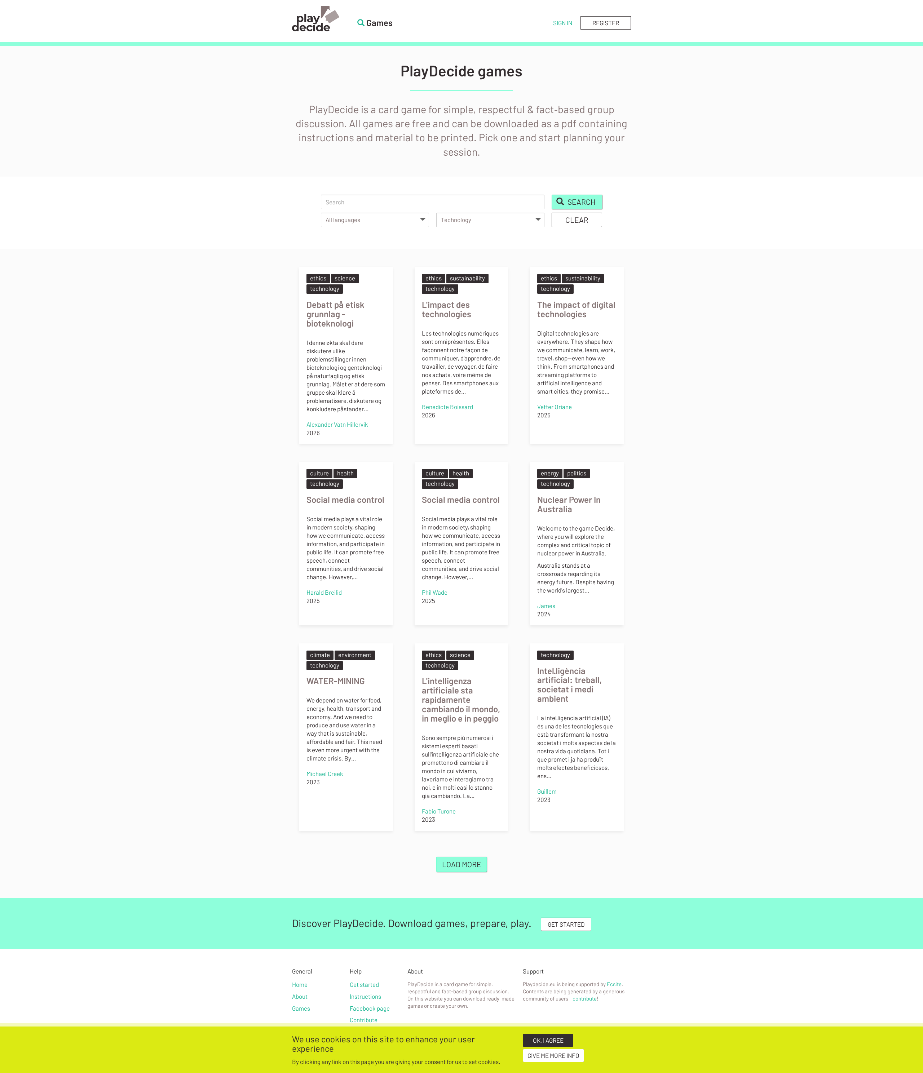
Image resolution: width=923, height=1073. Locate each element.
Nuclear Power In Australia (569, 504)
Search (581, 201)
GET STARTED (566, 924)
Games (301, 1008)
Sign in (562, 22)
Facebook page (370, 1008)
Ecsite (614, 984)
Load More (461, 864)
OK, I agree (548, 1040)
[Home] (315, 18)
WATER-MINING (335, 680)
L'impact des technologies (446, 309)
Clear (576, 219)
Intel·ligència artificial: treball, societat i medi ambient (569, 684)
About (300, 996)
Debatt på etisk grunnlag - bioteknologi (335, 313)
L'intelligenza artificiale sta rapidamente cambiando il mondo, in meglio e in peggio (461, 699)
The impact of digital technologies (576, 309)
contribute (585, 998)
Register (605, 22)
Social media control (345, 499)
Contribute (363, 1019)
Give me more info (553, 1055)
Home (300, 984)
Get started (364, 984)
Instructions (365, 996)
